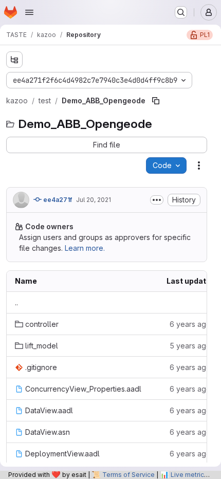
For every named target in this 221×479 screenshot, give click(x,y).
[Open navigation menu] (29, 12)
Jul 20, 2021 (93, 200)
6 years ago (190, 324)
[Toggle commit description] (156, 200)
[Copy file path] (156, 101)
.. (16, 302)
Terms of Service (128, 474)
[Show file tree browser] (14, 59)
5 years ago (190, 345)
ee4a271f (57, 200)
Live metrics (189, 474)
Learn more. (85, 248)
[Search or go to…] (181, 12)
